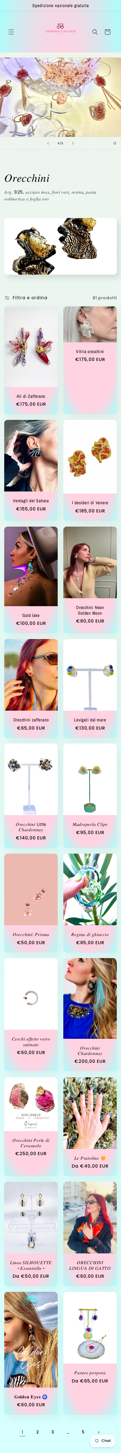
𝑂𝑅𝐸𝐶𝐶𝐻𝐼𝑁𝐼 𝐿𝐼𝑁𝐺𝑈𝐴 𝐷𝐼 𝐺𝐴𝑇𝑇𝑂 (90, 1265)
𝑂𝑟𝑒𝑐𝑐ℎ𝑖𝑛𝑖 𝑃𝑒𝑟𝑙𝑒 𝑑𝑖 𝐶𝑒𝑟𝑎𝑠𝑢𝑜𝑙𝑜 (30, 1143)
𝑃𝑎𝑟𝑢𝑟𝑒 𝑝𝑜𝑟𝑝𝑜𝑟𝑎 (90, 1372)
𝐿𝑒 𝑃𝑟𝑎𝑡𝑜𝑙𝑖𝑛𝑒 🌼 (90, 1158)
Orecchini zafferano (31, 720)
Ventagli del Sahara (31, 501)
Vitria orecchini (90, 351)
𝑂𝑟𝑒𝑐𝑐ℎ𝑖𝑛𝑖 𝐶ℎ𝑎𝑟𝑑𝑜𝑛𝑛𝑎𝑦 (90, 1050)
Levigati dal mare (90, 720)
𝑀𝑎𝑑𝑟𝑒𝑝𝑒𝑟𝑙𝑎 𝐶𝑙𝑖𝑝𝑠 (90, 824)
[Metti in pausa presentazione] (115, 143)
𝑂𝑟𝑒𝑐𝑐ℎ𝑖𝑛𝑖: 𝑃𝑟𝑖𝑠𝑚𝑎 (31, 934)
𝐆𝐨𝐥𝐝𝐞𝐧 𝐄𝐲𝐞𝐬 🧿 (31, 1396)
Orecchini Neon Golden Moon (90, 610)
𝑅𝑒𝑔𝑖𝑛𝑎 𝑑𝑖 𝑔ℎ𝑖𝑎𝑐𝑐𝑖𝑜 (90, 934)
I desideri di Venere (90, 503)
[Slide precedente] (48, 143)
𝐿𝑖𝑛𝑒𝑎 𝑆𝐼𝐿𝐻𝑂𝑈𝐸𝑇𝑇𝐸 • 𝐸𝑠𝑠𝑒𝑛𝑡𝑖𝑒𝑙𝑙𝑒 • (31, 1265)
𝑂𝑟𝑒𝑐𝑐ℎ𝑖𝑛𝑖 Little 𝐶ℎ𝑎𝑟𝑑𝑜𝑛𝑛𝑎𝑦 (31, 827)
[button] (11, 32)
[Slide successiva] (73, 143)
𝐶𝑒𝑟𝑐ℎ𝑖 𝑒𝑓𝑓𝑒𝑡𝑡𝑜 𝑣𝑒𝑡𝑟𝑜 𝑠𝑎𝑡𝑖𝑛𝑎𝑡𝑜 (31, 1042)
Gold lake (30, 615)
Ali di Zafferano (31, 396)
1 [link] (22, 1432)
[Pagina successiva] (98, 1432)
